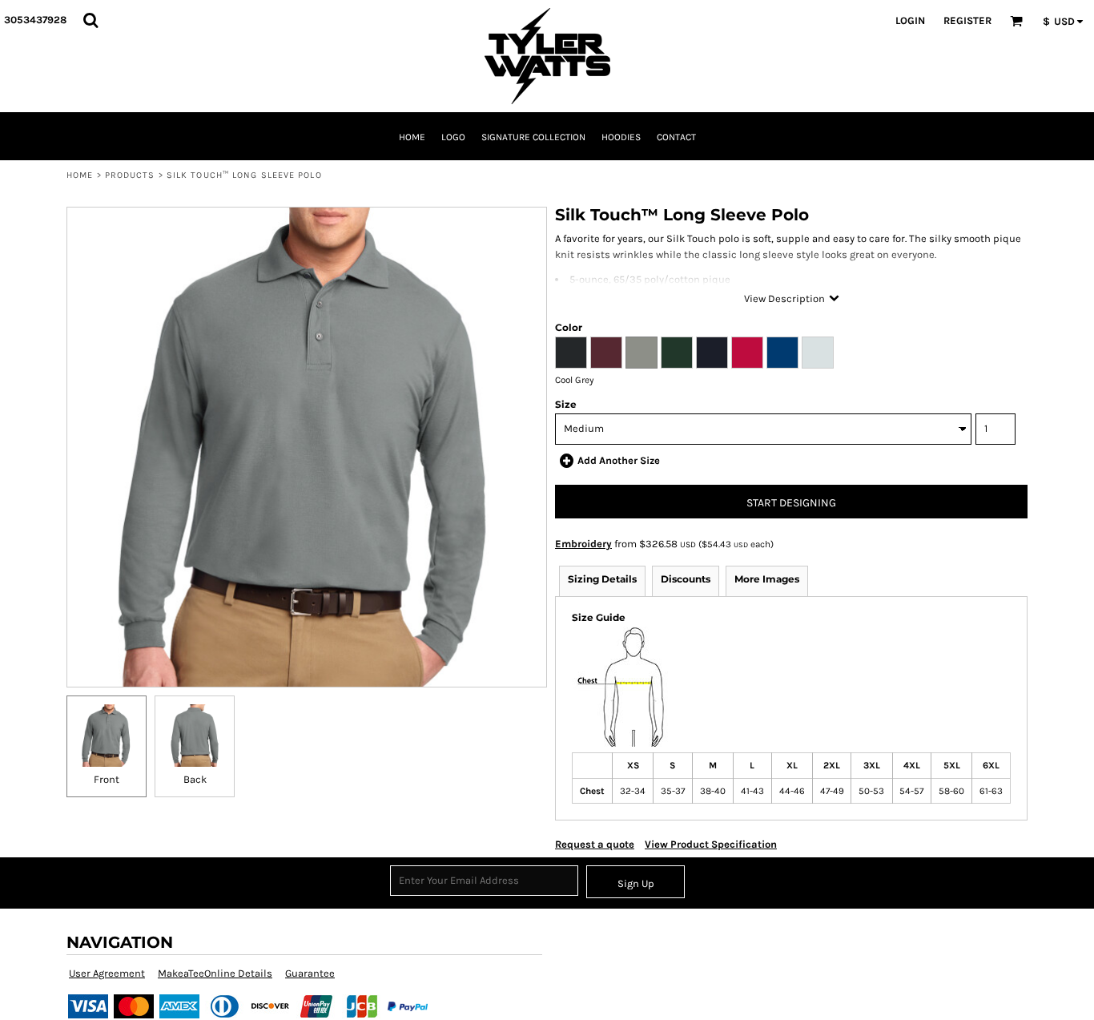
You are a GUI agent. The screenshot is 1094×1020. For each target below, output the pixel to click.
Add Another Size (618, 460)
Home (79, 175)
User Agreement (107, 973)
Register (967, 20)
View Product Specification (711, 844)
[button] (90, 20)
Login (910, 20)
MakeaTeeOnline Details (215, 973)
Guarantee (310, 973)
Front (106, 779)
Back (195, 779)
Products (130, 175)
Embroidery (583, 544)
